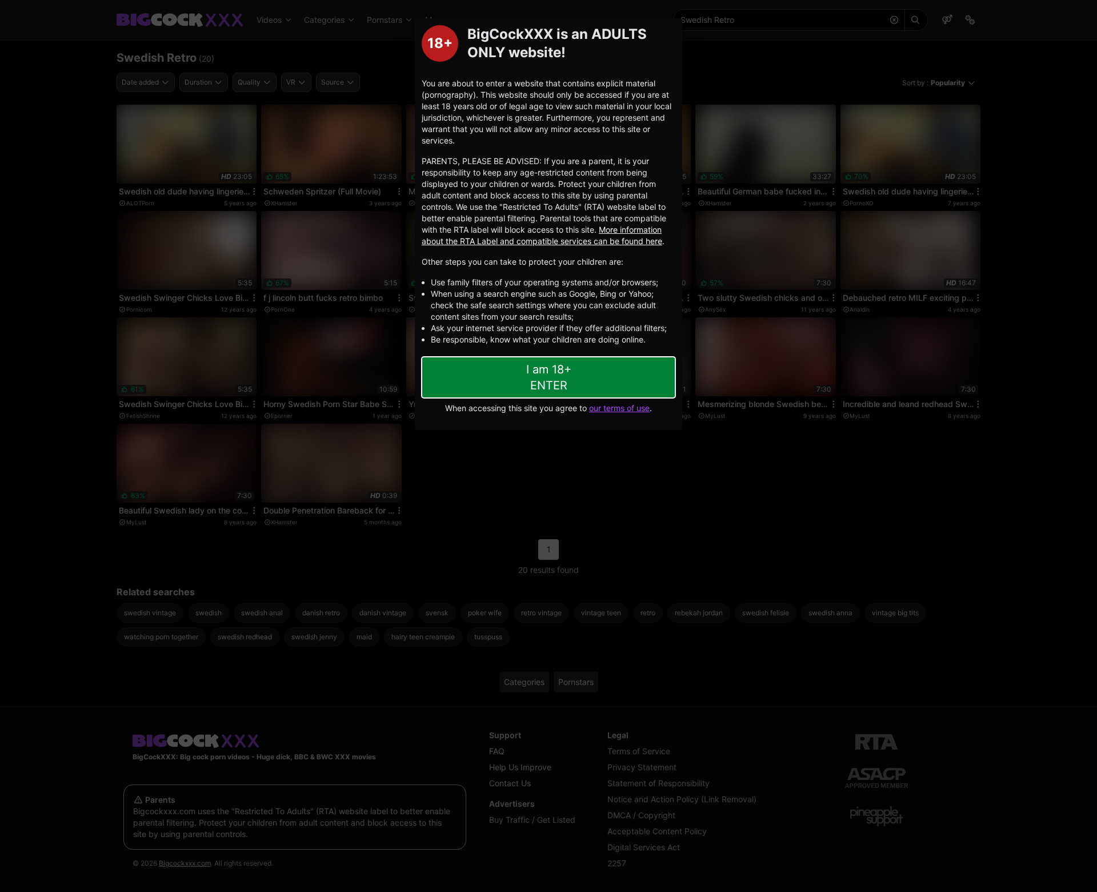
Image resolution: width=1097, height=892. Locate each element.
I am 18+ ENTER (548, 377)
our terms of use (619, 408)
